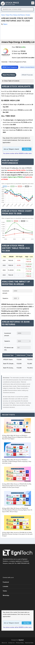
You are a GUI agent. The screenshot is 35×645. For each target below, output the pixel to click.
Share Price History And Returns (15, 15)
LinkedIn (5, 586)
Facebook (6, 582)
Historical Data (29, 642)
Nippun (5, 24)
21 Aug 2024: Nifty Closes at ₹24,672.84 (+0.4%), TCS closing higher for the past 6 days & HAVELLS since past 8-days (16, 485)
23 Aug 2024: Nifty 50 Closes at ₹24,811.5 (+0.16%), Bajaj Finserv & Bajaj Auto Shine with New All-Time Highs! (16, 437)
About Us (4, 642)
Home (3, 15)
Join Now (27, 149)
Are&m (28, 15)
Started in (5, 298)
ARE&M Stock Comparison (9, 67)
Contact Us (11, 642)
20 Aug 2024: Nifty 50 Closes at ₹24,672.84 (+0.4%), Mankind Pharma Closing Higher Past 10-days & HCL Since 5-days (17, 510)
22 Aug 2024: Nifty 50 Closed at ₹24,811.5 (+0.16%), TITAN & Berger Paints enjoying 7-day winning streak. (16, 461)
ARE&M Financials (27, 75)
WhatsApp (6, 595)
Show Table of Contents (11, 81)
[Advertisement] (17, 32)
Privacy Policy (20, 642)
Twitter (5, 591)
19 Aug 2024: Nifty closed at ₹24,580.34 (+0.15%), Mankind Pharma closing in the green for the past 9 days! (17, 534)
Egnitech (21, 640)
